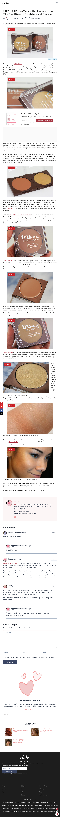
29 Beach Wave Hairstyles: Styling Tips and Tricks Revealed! (47, 730)
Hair (22, 792)
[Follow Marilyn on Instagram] (15, 517)
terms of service (17, 773)
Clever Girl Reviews (16, 532)
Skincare (23, 795)
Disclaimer (42, 789)
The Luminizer (8, 353)
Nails (22, 789)
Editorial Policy (43, 795)
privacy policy (24, 773)
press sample (52, 59)
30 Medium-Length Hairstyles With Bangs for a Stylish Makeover (20, 741)
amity (10, 586)
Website (44, 653)
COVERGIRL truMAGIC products (20, 215)
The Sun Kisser (8, 261)
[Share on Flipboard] (1, 406)
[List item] (21, 761)
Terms (41, 792)
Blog (3, 792)
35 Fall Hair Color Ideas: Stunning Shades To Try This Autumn (20, 730)
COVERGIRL (18, 64)
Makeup (23, 786)
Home (3, 786)
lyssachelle (12, 559)
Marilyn (8, 19)
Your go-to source (7, 764)
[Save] (11, 29)
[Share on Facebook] (1, 410)
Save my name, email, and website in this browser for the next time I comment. (29, 657)
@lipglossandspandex (10, 563)
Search (9, 771)
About (3, 789)
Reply (53, 532)
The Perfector (13, 442)
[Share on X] (1, 413)
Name (6, 653)
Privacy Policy (43, 786)
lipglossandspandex (19, 546)
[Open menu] (57, 3)
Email (25, 653)
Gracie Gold (10, 208)
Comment (8, 632)
